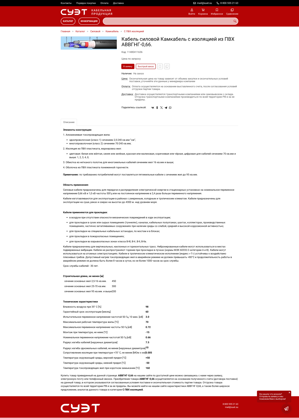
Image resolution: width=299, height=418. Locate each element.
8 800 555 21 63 (229, 3)
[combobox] (170, 21)
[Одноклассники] (157, 107)
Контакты (66, 3)
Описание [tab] (68, 122)
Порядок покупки (86, 3)
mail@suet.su (204, 3)
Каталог (68, 21)
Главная (65, 31)
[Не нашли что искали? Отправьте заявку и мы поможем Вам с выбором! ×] (286, 408)
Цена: (124, 78)
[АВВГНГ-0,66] (89, 43)
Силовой (95, 31)
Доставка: (127, 94)
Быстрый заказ (146, 66)
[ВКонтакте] (153, 107)
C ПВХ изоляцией (134, 31)
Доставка (118, 3)
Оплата (104, 3)
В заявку (127, 66)
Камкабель (112, 31)
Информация (89, 21)
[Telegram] (166, 107)
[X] (161, 107)
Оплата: (126, 86)
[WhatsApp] (170, 107)
